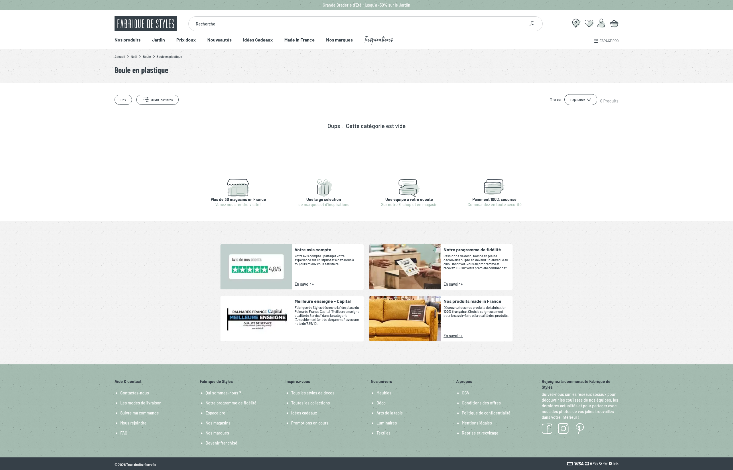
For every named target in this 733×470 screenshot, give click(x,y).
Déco (381, 402)
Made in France (299, 39)
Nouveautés (219, 39)
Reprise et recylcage (480, 432)
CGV (465, 392)
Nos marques (339, 39)
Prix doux (186, 39)
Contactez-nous (134, 392)
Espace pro (215, 412)
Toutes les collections (310, 402)
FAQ (123, 432)
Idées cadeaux (304, 412)
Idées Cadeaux (258, 39)
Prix (123, 100)
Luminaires (387, 422)
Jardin (158, 39)
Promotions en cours (309, 422)
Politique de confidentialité (486, 412)
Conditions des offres (481, 402)
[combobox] (357, 24)
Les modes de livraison (140, 402)
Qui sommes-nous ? (223, 392)
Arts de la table (390, 412)
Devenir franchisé (221, 443)
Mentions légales (477, 422)
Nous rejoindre (133, 422)
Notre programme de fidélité (231, 402)
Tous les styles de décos (312, 392)
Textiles (384, 432)
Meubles (384, 392)
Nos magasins (218, 422)
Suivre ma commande (139, 412)
